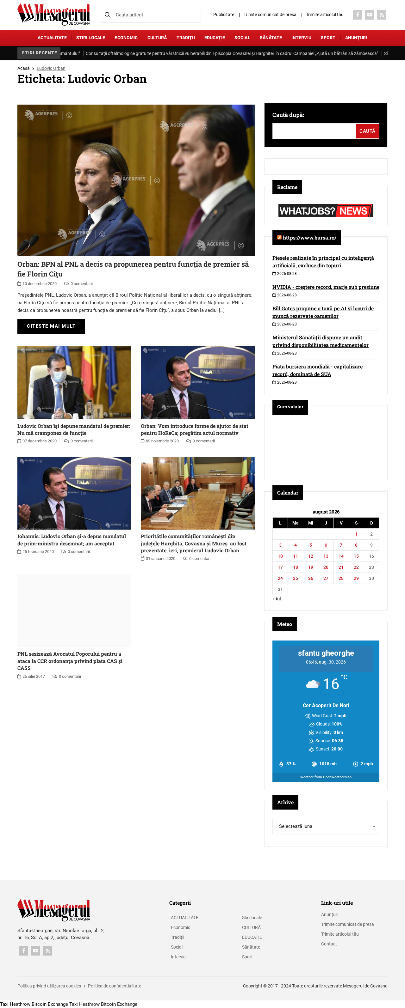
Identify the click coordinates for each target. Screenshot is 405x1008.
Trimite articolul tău (325, 14)
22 (356, 567)
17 (280, 567)
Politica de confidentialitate (114, 985)
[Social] (357, 15)
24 (280, 578)
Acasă (23, 68)
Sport (328, 37)
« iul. (277, 599)
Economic (126, 37)
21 (341, 567)
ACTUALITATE (52, 37)
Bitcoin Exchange (50, 1004)
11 (295, 556)
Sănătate (271, 37)
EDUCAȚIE (214, 37)
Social (242, 37)
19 (310, 567)
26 (310, 578)
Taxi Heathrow (15, 1004)
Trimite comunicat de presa (347, 924)
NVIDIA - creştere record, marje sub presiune (325, 286)
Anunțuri (356, 37)
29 (356, 578)
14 (341, 556)
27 (325, 578)
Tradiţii (186, 37)
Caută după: (288, 114)
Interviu (301, 37)
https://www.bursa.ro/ (309, 237)
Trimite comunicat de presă (270, 14)
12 (310, 556)
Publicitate (223, 14)
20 (325, 567)
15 (356, 556)
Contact (329, 943)
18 (295, 567)
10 (280, 556)
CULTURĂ (157, 37)
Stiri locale (90, 37)
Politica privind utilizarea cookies (49, 985)
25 (295, 578)
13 (325, 556)
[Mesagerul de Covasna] (53, 14)
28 (341, 578)
